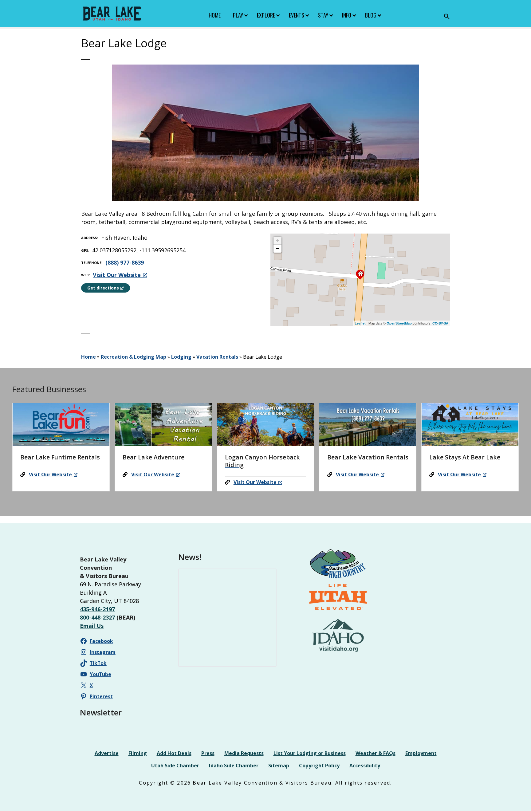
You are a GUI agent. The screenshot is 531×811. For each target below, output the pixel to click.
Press (207, 753)
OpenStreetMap (399, 323)
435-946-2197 (97, 609)
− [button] (277, 248)
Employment (421, 753)
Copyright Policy (319, 765)
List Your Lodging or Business (309, 753)
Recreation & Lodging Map (133, 356)
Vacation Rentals (217, 356)
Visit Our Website (117, 274)
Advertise (107, 753)
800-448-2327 (97, 617)
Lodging (181, 356)
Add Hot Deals (174, 753)
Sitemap (278, 765)
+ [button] (277, 240)
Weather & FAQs (375, 753)
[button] (447, 16)
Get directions (103, 288)
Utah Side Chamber (175, 765)
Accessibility (364, 765)
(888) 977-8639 (124, 262)
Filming (137, 753)
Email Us (92, 625)
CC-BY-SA (440, 323)
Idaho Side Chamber (233, 765)
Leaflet (360, 323)
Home (88, 356)
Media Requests (244, 753)
